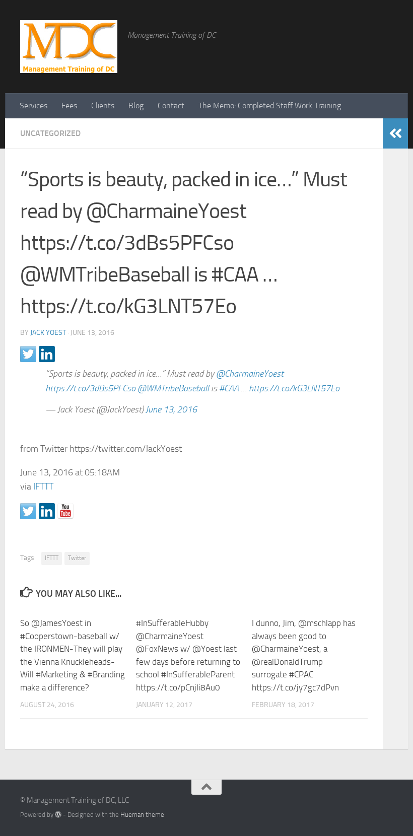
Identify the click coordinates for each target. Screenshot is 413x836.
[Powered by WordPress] (58, 814)
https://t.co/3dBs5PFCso (90, 388)
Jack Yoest (48, 332)
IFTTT (43, 486)
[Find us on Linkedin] (47, 511)
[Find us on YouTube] (65, 511)
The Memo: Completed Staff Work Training (269, 105)
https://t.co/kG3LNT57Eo (294, 388)
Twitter (77, 558)
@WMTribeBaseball (173, 388)
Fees (69, 105)
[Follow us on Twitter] (28, 511)
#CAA (229, 388)
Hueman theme (142, 814)
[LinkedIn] (368, 804)
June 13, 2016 (171, 409)
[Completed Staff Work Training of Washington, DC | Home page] (68, 46)
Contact (171, 105)
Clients (102, 105)
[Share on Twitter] (28, 354)
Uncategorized (50, 133)
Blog (136, 105)
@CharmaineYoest (250, 373)
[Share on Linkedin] (47, 354)
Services (33, 105)
